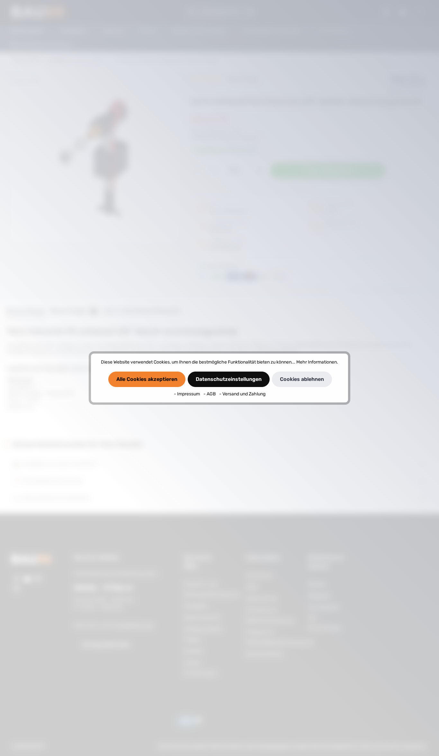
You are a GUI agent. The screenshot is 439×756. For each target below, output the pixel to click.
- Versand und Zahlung (242, 394)
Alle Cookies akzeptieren (146, 379)
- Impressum (187, 394)
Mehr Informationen (316, 362)
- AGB (210, 394)
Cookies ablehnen (302, 379)
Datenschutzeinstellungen (229, 379)
